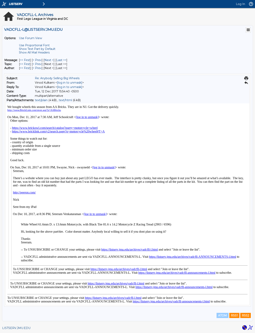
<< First (25, 60)
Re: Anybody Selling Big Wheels (57, 78)
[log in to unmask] (69, 82)
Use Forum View (30, 38)
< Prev (37, 60)
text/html (65, 100)
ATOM (222, 315)
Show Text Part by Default (37, 49)
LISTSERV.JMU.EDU (16, 328)
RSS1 (234, 315)
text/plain (41, 100)
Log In (240, 4)
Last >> (61, 60)
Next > (49, 60)
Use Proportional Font (34, 45)
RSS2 (245, 315)
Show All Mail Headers (34, 52)
